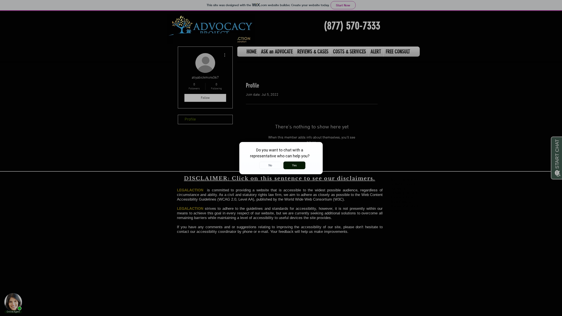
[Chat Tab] (281, 158)
